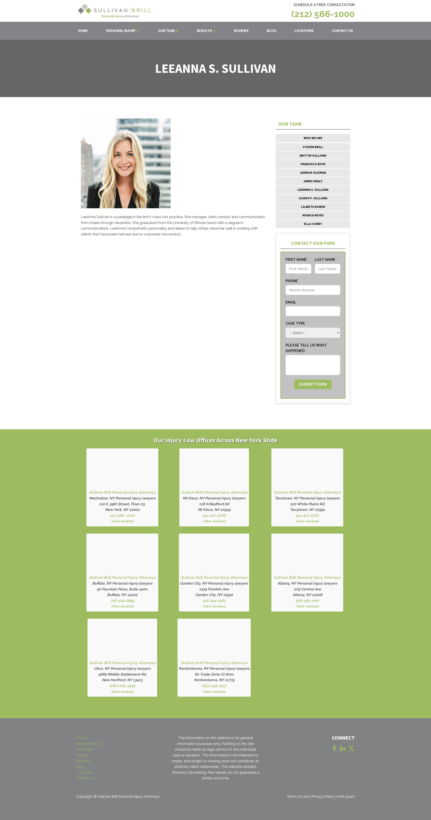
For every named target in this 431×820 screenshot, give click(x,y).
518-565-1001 (307, 600)
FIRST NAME (296, 259)
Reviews (83, 761)
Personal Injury (88, 744)
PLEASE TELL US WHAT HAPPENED (306, 348)
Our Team (84, 749)
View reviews (122, 521)
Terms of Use (298, 796)
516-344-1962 (214, 600)
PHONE (292, 281)
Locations (84, 772)
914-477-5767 (307, 515)
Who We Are (312, 138)
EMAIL (291, 302)
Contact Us (85, 778)
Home (81, 738)
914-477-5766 (214, 515)
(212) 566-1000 (323, 13)
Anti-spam (346, 796)
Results (82, 755)
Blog (80, 767)
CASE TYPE (295, 323)
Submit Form (313, 384)
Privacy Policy (322, 796)
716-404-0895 (122, 600)
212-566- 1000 (122, 515)
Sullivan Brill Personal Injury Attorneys (122, 492)
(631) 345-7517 (214, 686)
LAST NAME (325, 259)
